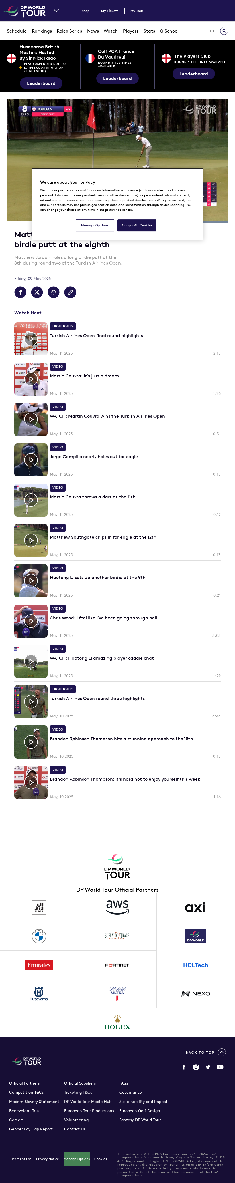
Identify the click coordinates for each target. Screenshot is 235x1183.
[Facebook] (184, 1067)
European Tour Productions (89, 1110)
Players (130, 31)
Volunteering (76, 1119)
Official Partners (24, 1083)
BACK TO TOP (200, 1052)
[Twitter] (208, 1067)
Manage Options (77, 1159)
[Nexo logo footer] (196, 993)
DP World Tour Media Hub (87, 1101)
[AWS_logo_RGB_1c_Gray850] (117, 907)
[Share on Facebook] (20, 292)
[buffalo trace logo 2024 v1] (117, 936)
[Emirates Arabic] (39, 965)
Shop (85, 11)
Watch (111, 31)
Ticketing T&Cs (78, 1092)
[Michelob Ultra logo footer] (117, 993)
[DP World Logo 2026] (196, 936)
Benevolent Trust (25, 1110)
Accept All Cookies (136, 225)
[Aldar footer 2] (39, 907)
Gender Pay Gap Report (31, 1129)
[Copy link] (70, 292)
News (93, 31)
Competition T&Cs (26, 1092)
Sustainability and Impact (143, 1101)
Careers (16, 1119)
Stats (149, 31)
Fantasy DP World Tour (140, 1119)
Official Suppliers (80, 1083)
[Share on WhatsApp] (54, 292)
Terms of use (21, 1159)
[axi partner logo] (196, 907)
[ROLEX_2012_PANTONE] (117, 1022)
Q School (169, 31)
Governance (130, 1092)
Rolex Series (69, 31)
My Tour (136, 11)
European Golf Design (139, 1110)
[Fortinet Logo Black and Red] (117, 965)
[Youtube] (220, 1067)
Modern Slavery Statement (34, 1101)
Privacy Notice (47, 1159)
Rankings (42, 31)
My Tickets (110, 11)
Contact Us (74, 1129)
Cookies (100, 1159)
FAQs (123, 1083)
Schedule (17, 31)
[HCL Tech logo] (196, 965)
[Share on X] (37, 292)
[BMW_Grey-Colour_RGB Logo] (39, 936)
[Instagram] (196, 1067)
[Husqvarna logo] (39, 993)
